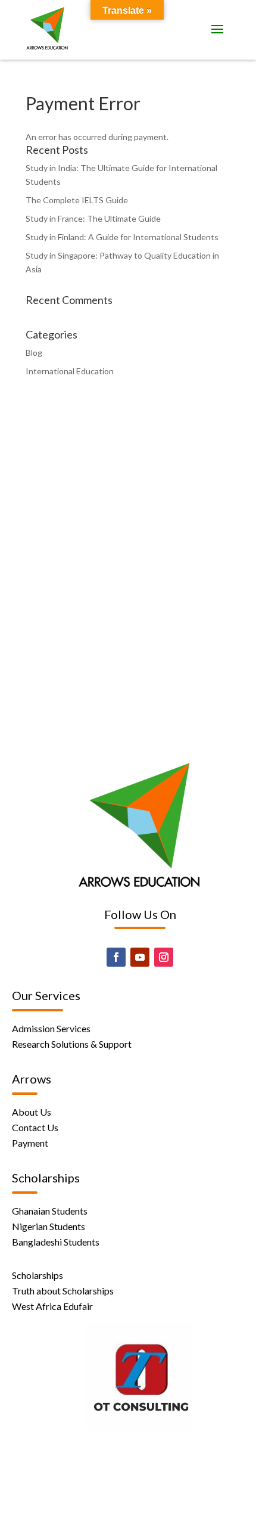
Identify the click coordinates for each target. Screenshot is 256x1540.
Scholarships (37, 1275)
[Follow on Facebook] (116, 957)
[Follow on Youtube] (139, 957)
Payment (30, 1142)
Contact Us (35, 1127)
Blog (34, 352)
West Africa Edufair (52, 1306)
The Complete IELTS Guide (77, 200)
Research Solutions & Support (72, 1044)
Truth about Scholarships (63, 1290)
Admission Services (51, 1028)
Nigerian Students (48, 1226)
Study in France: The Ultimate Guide (93, 218)
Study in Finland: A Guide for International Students (122, 237)
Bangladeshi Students (55, 1241)
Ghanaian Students (50, 1210)
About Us (31, 1111)
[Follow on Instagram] (163, 957)
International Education (70, 371)
